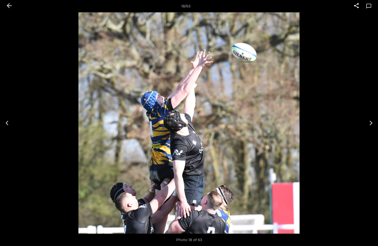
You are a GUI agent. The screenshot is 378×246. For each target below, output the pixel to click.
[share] (356, 6)
